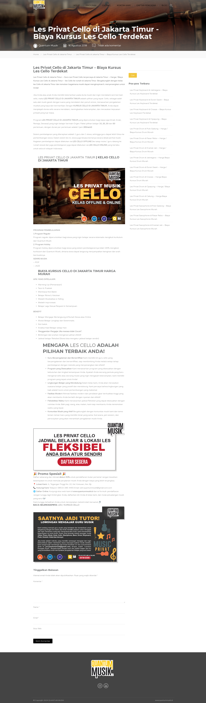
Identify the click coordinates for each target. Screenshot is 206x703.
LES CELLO (83, 345)
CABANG (106, 5)
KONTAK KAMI (124, 5)
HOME (77, 5)
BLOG (164, 5)
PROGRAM (91, 5)
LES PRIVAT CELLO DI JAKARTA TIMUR (66, 157)
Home (36, 54)
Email (36, 618)
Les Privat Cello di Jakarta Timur (57, 54)
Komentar (38, 581)
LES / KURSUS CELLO (68, 505)
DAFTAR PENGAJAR (146, 5)
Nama (36, 607)
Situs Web (37, 629)
